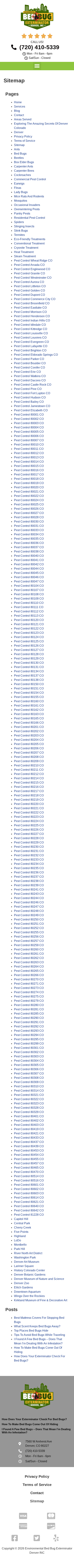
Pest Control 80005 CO (29, 431)
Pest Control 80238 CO (29, 880)
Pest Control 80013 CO (29, 457)
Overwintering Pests (27, 209)
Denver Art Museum (26, 1261)
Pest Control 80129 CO (29, 658)
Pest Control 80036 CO (29, 542)
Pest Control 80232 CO (29, 855)
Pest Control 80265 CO (29, 970)
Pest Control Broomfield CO (31, 303)
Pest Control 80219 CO (29, 799)
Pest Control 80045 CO (29, 572)
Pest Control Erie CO (27, 371)
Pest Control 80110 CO (28, 602)
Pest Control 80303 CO (29, 1056)
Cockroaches (22, 174)
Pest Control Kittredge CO (30, 329)
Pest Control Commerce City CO (34, 299)
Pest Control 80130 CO (29, 662)
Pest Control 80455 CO (29, 1159)
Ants (17, 149)
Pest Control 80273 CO (29, 987)
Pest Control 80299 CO (29, 1043)
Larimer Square (24, 1266)
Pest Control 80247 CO (29, 906)
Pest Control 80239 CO (29, 885)
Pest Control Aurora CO (29, 281)
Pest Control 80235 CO (29, 868)
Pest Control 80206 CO (29, 748)
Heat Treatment (24, 252)
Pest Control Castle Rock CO (32, 384)
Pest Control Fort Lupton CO (32, 393)
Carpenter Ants (23, 166)
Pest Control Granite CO (29, 273)
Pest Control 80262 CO (29, 957)
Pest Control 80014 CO (29, 461)
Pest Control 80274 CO (29, 992)
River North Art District (28, 1253)
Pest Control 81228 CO (29, 1214)
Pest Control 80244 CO (29, 898)
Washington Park (25, 1257)
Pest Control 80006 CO (29, 435)
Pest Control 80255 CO (29, 932)
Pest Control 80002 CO (29, 418)
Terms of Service (24, 140)
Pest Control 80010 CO (29, 444)
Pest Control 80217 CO (29, 791)
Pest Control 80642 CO (29, 1210)
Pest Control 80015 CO (29, 465)
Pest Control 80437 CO (29, 1141)
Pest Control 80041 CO (29, 560)
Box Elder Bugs (24, 162)
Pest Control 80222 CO (29, 812)
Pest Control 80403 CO (29, 1124)
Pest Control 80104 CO (29, 585)
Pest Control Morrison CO (30, 311)
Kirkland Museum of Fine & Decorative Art (41, 1300)
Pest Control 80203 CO (29, 735)
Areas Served (22, 119)
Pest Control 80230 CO (29, 846)
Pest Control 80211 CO (28, 769)
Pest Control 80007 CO (29, 440)
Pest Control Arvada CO (29, 264)
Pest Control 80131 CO (29, 667)
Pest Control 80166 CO (29, 722)
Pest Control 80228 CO (29, 838)
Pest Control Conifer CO (29, 367)
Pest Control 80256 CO (29, 936)
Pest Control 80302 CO (29, 1052)
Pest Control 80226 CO (29, 829)
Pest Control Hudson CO (30, 397)
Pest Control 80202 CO (29, 731)
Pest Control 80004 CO (29, 427)
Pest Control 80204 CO (29, 739)
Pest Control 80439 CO (29, 1146)
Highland (20, 1236)
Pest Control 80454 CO (29, 1154)
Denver (18, 132)
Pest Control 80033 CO (29, 530)
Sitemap (19, 145)
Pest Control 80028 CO (29, 517)
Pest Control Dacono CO (30, 380)
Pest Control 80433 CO (29, 1137)
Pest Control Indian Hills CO (32, 320)
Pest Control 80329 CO (29, 1112)
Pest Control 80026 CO (29, 508)
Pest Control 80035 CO (29, 538)
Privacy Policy (23, 136)
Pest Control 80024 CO (29, 500)
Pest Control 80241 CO (29, 889)
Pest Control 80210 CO (29, 765)
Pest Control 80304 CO (29, 1060)
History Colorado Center (29, 1270)
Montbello (20, 1244)
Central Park (22, 1223)
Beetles (19, 157)
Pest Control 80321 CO (29, 1094)
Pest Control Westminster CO (32, 277)
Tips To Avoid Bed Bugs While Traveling (39, 1334)
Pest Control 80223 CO (29, 816)
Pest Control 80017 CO (29, 474)
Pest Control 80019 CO (29, 483)
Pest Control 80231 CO (29, 851)
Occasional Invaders (27, 204)
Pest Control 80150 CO (29, 684)
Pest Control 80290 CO (29, 1017)
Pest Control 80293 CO (29, 1030)
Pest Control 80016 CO (29, 470)
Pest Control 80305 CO (29, 1064)
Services (19, 106)
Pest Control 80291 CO (29, 1022)
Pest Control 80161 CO (29, 705)
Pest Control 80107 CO (29, 590)
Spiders (19, 222)
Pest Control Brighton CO (30, 350)
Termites (19, 234)
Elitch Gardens (23, 1287)
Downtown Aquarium (27, 1291)
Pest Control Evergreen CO (31, 341)
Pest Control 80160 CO (29, 701)
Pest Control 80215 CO (29, 782)
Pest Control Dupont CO (29, 294)
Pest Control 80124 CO (29, 637)
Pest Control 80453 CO (29, 1150)
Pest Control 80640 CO (29, 1206)
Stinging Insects (24, 226)
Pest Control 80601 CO (29, 1184)
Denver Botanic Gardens (29, 1274)
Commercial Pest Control (30, 179)
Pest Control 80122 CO (29, 628)
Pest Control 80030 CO (29, 521)
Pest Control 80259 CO (29, 945)
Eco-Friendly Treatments (29, 239)
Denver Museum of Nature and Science (39, 1278)
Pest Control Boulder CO (30, 363)
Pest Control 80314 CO (29, 1090)
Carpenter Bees (24, 170)
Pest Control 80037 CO (29, 547)
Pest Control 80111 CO (28, 607)
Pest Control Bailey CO (29, 401)
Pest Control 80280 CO (29, 1005)
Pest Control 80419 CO (29, 1129)
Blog (17, 110)
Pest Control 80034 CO (29, 534)
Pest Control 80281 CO (29, 1009)
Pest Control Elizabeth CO (31, 410)
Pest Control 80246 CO (29, 902)
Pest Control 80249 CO (29, 915)
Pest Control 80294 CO (29, 1035)
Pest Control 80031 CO (29, 525)
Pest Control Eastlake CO (30, 307)
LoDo (17, 1240)
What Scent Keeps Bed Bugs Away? (37, 1326)
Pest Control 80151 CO (29, 688)
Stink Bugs (21, 230)
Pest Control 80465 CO (29, 1167)
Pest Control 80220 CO (29, 803)
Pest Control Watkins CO (30, 376)
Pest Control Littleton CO (30, 286)
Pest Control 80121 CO (29, 624)
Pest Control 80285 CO (29, 1013)
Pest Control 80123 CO (29, 632)
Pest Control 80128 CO (29, 654)
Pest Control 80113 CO (28, 615)
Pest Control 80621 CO (29, 1201)
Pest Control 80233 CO (29, 859)
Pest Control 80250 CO (29, 919)
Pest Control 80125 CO (29, 641)
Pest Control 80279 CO (29, 1000)
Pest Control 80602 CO (29, 1189)
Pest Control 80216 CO (29, 786)
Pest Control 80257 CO (29, 940)
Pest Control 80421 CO (29, 1133)
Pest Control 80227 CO (29, 833)
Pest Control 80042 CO (29, 564)
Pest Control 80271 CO (29, 983)
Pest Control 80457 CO (29, 1163)
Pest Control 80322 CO (29, 1099)
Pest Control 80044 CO (29, 568)
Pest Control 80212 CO (29, 774)
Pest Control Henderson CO (32, 316)
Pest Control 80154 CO (29, 692)
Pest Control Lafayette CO (30, 346)
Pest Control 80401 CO (29, 1116)
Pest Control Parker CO (29, 358)
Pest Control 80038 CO (29, 551)
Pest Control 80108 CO (29, 594)
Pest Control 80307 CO (29, 1073)
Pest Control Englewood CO (32, 269)
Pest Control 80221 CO (29, 808)
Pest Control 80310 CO (29, 1086)
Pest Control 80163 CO (29, 714)
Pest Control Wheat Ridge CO (33, 260)
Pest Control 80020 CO (29, 487)
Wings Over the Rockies (29, 1296)
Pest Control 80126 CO (29, 645)
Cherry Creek (22, 1227)
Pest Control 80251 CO (29, 923)
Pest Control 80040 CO (29, 555)
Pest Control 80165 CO (29, 718)
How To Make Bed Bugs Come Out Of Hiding (30, 1424)
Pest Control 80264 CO (29, 966)
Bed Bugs (20, 153)
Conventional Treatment (29, 243)
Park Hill (19, 1248)
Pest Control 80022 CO (29, 495)
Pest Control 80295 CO (29, 1039)
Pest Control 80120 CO (29, 619)
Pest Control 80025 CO (29, 504)
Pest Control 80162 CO (29, 709)
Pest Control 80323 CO (29, 1103)
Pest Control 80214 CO (29, 778)
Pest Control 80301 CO (29, 1047)
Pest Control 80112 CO (28, 611)
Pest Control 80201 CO (29, 726)
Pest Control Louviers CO (30, 337)
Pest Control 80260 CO (29, 949)
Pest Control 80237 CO (29, 876)
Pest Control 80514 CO (29, 1176)
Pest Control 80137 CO (29, 675)
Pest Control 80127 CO (29, 649)
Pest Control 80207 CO (29, 752)
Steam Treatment (25, 256)
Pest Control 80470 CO (29, 1171)
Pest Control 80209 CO (29, 761)
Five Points (21, 1231)
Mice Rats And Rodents (29, 196)
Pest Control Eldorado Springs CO (36, 354)
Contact (19, 115)
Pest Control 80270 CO (29, 979)
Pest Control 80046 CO (29, 577)
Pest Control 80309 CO (29, 1082)
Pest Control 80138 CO (29, 679)
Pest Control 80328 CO (29, 1107)
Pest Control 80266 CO (29, 975)
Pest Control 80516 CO (29, 1180)
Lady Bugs (21, 192)
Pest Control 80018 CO (29, 478)
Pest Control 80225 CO (29, 825)
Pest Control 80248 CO (29, 910)
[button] (37, 66)
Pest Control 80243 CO (29, 893)
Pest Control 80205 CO (29, 744)
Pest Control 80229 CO (29, 842)
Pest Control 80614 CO (29, 1197)
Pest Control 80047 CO (29, 581)
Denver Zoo (21, 1283)
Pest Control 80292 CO (29, 1026)
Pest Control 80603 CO (29, 1193)
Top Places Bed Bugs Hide (31, 1330)
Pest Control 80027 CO (29, 513)
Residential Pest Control (29, 217)
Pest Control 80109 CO (29, 598)
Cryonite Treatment (26, 247)
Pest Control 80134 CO (29, 671)
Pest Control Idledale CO (30, 324)
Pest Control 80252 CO (29, 928)
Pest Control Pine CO (27, 388)
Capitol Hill (21, 1218)
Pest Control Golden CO (29, 290)
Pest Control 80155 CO (29, 696)
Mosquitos (20, 200)
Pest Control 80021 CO (29, 491)
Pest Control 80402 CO (29, 1120)
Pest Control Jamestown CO (32, 406)
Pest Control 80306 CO (29, 1069)
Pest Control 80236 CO (29, 872)
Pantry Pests (22, 213)
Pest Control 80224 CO (29, 821)
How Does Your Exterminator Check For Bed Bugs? (34, 1419)
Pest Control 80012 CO (29, 453)
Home (18, 102)
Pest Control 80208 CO (29, 756)
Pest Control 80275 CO (29, 996)
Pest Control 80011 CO (28, 448)
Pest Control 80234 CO (29, 863)
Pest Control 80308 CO (29, 1077)
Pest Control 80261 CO (29, 953)
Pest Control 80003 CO (29, 423)
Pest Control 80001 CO (29, 414)
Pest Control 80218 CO (29, 795)
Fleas (17, 187)
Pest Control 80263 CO (29, 962)
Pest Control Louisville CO (31, 333)
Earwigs (19, 183)
